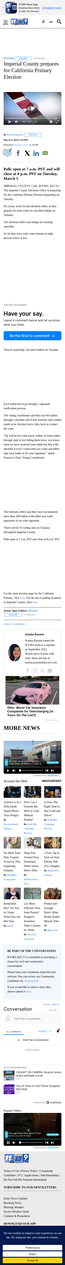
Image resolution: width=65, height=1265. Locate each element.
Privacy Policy (29, 1170)
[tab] (14, 1032)
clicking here (31, 980)
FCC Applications (28, 1175)
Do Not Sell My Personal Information (25, 1179)
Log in (46, 1004)
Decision (32, 610)
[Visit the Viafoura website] (53, 1102)
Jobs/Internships (49, 1175)
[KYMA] (23, 21)
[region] (32, 1054)
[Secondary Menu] (8, 21)
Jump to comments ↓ (15, 623)
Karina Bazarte (15, 134)
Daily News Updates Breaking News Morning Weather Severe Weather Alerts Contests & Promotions (17, 1207)
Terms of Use (11, 1170)
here (22, 597)
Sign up (55, 1004)
